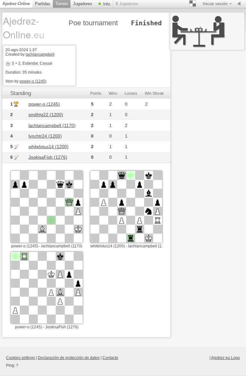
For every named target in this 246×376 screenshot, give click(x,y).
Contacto (110, 358)
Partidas (42, 3)
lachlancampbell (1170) (52, 125)
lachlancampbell (40, 54)
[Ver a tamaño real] (47, 207)
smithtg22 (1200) (46, 114)
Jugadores (82, 3)
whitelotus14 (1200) (49, 146)
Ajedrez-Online (16, 3)
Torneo (61, 3)
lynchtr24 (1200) (45, 136)
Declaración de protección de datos (69, 358)
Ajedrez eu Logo (225, 358)
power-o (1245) (33, 81)
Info (106, 4)
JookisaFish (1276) (48, 157)
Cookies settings (20, 358)
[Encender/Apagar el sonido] (240, 4)
